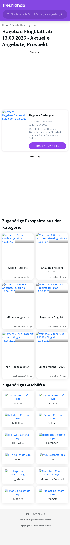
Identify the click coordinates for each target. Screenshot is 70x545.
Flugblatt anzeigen (47, 145)
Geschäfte (17, 25)
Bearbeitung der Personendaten (35, 519)
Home (5, 25)
